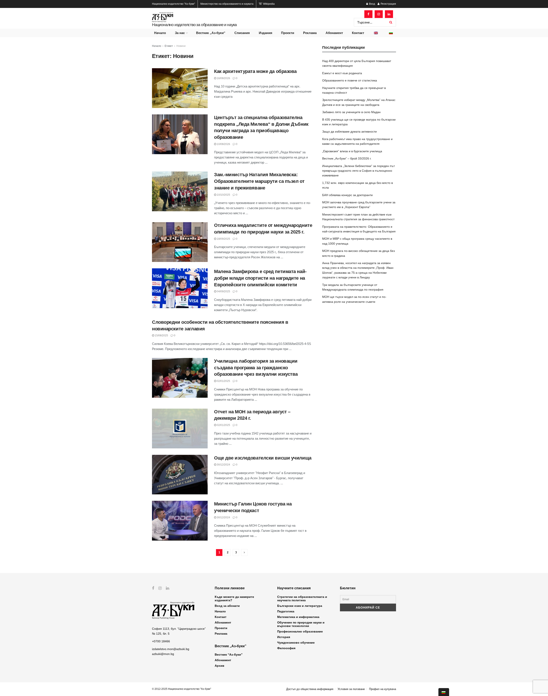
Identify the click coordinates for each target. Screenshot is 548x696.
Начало (160, 33)
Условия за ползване (351, 689)
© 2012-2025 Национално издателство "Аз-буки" (181, 688)
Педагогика (285, 611)
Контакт (358, 33)
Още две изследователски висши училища (262, 458)
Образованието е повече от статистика (349, 80)
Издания (265, 33)
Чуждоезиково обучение (296, 642)
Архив (219, 665)
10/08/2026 (223, 144)
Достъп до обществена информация (309, 689)
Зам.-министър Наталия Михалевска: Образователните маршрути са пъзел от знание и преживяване (259, 181)
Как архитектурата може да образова (255, 71)
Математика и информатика (298, 617)
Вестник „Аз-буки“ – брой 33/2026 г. (346, 158)
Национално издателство (173, 3)
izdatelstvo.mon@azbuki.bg (170, 649)
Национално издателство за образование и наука (194, 25)
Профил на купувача (382, 689)
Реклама (310, 33)
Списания (242, 33)
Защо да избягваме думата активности (349, 131)
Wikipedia (268, 3)
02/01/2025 (223, 381)
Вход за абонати (227, 605)
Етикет (169, 45)
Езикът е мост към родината (342, 73)
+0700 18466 (161, 641)
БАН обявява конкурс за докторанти (347, 195)
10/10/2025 (223, 194)
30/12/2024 (223, 464)
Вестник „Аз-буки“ (210, 33)
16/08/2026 (223, 78)
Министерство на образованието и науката (226, 3)
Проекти (287, 33)
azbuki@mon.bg (163, 654)
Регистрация (388, 3)
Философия (286, 648)
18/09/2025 (223, 238)
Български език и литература (299, 605)
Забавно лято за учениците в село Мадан (351, 112)
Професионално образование (300, 631)
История (283, 637)
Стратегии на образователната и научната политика (302, 598)
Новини (181, 45)
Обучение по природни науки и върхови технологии (301, 624)
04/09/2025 (223, 291)
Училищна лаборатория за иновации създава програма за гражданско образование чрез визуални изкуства (256, 367)
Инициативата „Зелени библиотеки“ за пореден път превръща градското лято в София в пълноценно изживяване (358, 170)
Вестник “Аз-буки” (229, 654)
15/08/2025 (161, 335)
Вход (371, 3)
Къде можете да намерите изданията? (234, 598)
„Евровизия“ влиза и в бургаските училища (352, 151)
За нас (180, 33)
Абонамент (334, 33)
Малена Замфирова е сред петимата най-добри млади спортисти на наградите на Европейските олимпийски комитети (260, 278)
